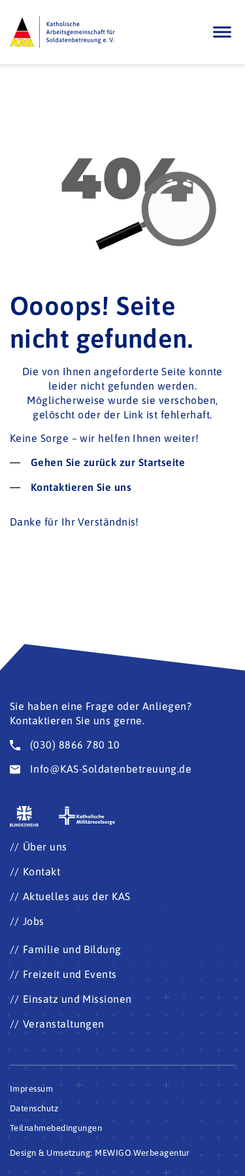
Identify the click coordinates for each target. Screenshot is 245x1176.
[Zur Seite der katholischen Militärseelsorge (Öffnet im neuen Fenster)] (87, 815)
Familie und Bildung (72, 949)
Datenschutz (34, 1108)
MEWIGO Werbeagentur (142, 1153)
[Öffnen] (222, 31)
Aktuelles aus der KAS (77, 896)
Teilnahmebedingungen (56, 1128)
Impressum (31, 1089)
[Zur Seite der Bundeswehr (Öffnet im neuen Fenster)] (24, 817)
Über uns (45, 846)
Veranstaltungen (64, 1024)
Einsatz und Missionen (77, 999)
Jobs (33, 921)
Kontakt (41, 871)
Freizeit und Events (70, 974)
